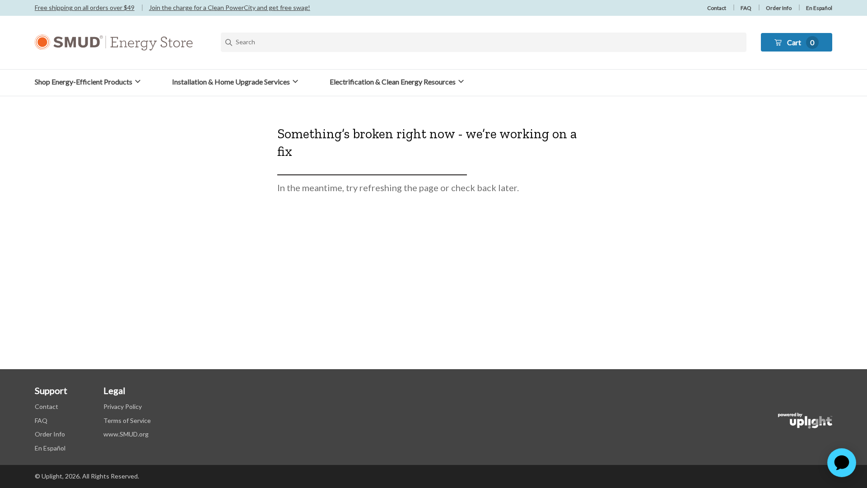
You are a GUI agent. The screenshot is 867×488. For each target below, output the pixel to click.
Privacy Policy (122, 406)
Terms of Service (127, 420)
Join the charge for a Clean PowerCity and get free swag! (229, 7)
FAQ (746, 8)
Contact (716, 8)
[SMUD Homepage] (114, 42)
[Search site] (483, 42)
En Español (819, 8)
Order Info (779, 8)
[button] (89, 82)
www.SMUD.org (126, 434)
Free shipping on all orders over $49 (85, 7)
